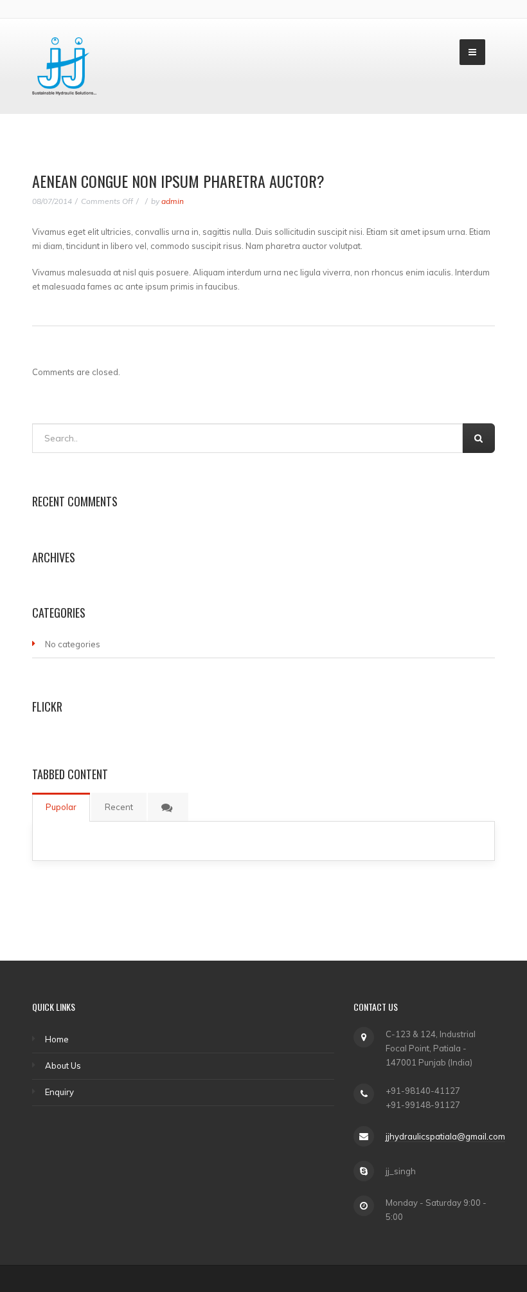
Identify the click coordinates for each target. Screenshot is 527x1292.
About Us (63, 1065)
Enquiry (59, 1092)
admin (172, 201)
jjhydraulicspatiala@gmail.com (445, 1136)
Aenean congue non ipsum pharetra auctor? (178, 180)
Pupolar (61, 807)
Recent (119, 807)
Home (57, 1039)
